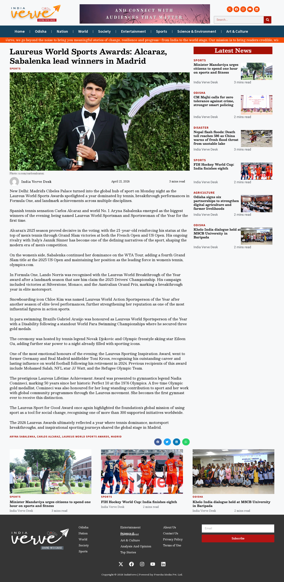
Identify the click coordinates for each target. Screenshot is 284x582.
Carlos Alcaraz (48, 437)
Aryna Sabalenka (22, 437)
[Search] (267, 19)
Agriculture (204, 193)
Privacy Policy (173, 539)
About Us (169, 527)
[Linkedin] (257, 9)
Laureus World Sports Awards (85, 437)
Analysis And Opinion (135, 546)
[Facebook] (236, 9)
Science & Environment (196, 31)
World (83, 31)
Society (104, 31)
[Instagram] (243, 9)
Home (19, 31)
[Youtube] (250, 9)
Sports (161, 31)
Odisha (40, 31)
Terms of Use (172, 545)
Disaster (201, 128)
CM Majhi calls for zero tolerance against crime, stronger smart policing (214, 100)
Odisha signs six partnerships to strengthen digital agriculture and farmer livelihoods (216, 202)
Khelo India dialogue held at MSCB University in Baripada (217, 233)
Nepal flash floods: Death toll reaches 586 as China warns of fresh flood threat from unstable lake (216, 137)
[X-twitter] (230, 9)
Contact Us (170, 533)
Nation (62, 31)
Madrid (116, 437)
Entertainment (133, 31)
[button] (158, 441)
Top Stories (128, 552)
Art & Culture (237, 31)
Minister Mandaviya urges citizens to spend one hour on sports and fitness (216, 68)
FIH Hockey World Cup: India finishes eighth (214, 166)
